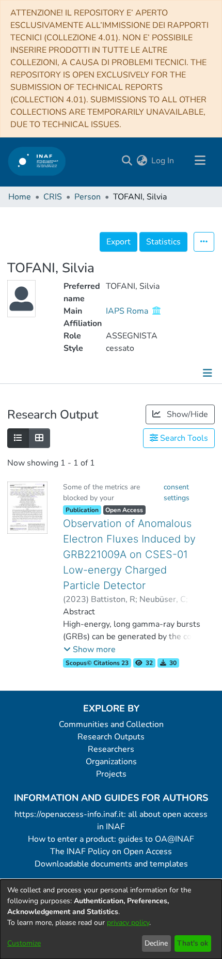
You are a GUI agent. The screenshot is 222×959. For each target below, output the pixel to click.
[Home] (37, 161)
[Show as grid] (39, 438)
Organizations (111, 761)
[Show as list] (18, 438)
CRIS (52, 197)
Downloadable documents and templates (111, 864)
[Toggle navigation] (199, 161)
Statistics (163, 242)
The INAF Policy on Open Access (111, 851)
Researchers (111, 749)
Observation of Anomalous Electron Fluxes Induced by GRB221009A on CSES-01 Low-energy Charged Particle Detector (129, 554)
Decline (156, 943)
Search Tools (183, 438)
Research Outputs (111, 737)
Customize (24, 943)
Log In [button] (163, 160)
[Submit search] (126, 160)
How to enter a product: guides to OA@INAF (111, 839)
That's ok (192, 943)
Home (19, 197)
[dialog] (111, 919)
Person (87, 197)
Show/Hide (186, 414)
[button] (89, 649)
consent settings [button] (176, 492)
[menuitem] (141, 160)
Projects (111, 774)
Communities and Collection (111, 724)
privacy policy (128, 922)
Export (118, 242)
